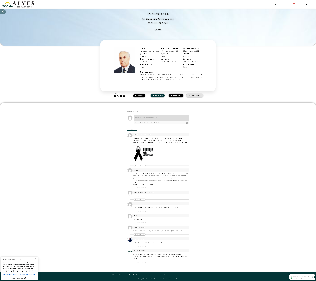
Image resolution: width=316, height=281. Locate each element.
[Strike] (142, 122)
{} (156, 122)
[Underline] (140, 122)
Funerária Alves (139, 251)
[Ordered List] (145, 122)
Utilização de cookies (133, 274)
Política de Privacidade (117, 274)
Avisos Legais (148, 274)
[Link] (154, 122)
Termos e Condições (164, 274)
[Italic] (138, 122)
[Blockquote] (149, 122)
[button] (276, 4)
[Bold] (135, 122)
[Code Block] (152, 122)
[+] (158, 122)
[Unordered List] (147, 122)
